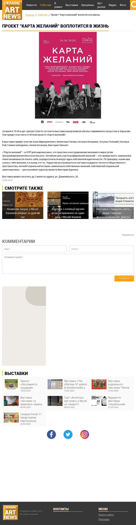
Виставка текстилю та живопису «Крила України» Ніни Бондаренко (31, 401)
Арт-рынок (101, 5)
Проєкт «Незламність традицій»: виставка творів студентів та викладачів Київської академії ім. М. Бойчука (32, 384)
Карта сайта (106, 515)
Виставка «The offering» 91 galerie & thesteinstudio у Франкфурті (75, 384)
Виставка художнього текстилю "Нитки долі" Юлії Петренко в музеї (119, 384)
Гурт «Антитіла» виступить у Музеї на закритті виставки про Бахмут (75, 401)
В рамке (58, 5)
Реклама (104, 519)
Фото (123, 5)
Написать (124, 278)
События (45, 5)
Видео (112, 5)
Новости (31, 5)
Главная (29, 14)
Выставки (72, 5)
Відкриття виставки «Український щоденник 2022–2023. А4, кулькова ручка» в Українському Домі (120, 401)
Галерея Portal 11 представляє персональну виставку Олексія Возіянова (31, 417)
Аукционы (87, 5)
